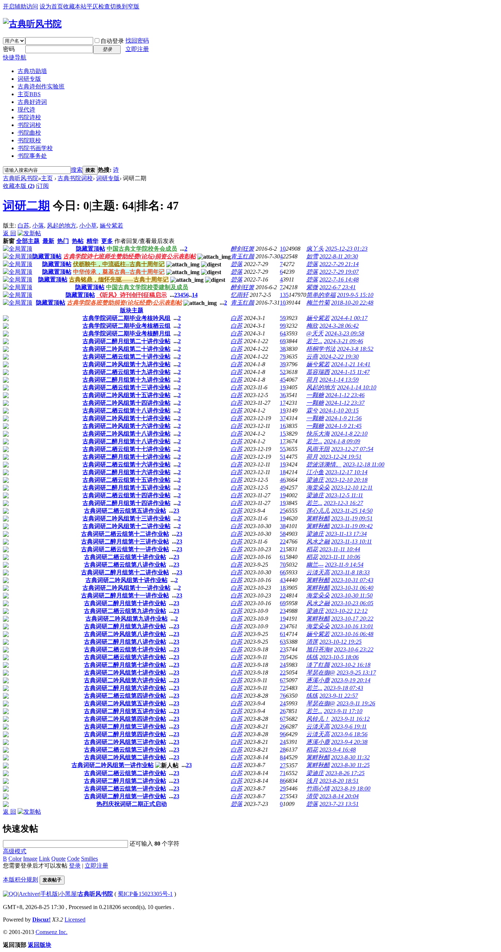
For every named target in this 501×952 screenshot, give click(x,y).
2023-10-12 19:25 (340, 642)
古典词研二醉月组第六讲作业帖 (125, 688)
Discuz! (41, 919)
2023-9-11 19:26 (356, 703)
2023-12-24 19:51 (340, 457)
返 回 (9, 233)
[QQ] (10, 894)
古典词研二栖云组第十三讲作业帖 (127, 387)
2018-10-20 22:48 (352, 302)
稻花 (312, 549)
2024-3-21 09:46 (343, 341)
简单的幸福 (321, 295)
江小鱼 (315, 472)
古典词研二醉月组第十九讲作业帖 (127, 380)
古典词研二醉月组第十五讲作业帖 (127, 487)
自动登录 (112, 41)
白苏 (23, 225)
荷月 (312, 380)
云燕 (312, 356)
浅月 (312, 781)
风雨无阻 (318, 449)
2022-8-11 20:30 (338, 256)
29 (283, 788)
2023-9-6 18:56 (349, 734)
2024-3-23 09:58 (344, 333)
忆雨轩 (239, 295)
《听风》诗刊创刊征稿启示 (131, 295)
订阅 (43, 186)
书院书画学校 (35, 148)
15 (283, 433)
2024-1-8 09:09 (342, 441)
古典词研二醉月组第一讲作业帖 (125, 796)
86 (283, 781)
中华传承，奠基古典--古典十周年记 (119, 272)
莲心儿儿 (318, 511)
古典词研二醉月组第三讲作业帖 (125, 726)
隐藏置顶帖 (90, 249)
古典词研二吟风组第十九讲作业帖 (127, 364)
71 (283, 773)
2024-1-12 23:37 (345, 403)
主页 (29, 94)
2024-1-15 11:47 (350, 372)
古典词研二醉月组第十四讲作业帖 (127, 503)
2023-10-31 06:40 (352, 588)
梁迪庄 (315, 480)
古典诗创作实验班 (41, 86)
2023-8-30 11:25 (350, 765)
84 (283, 757)
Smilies (89, 858)
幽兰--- (314, 565)
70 (283, 565)
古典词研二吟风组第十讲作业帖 (126, 580)
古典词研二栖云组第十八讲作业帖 (127, 410)
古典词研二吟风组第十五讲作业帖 (127, 395)
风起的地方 (61, 225)
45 (283, 380)
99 (283, 326)
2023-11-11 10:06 (339, 557)
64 (283, 333)
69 (283, 341)
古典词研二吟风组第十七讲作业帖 (127, 418)
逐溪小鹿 (318, 680)
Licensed (75, 919)
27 (283, 765)
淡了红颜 (318, 665)
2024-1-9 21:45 (343, 426)
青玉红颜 (242, 256)
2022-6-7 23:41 (337, 287)
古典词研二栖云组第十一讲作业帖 (125, 549)
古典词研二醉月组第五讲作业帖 (125, 711)
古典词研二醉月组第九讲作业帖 (125, 626)
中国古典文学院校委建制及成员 (147, 287)
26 (283, 711)
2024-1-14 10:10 (356, 387)
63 (283, 642)
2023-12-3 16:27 (343, 503)
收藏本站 (75, 6)
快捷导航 (14, 57)
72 (283, 688)
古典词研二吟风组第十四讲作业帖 (127, 403)
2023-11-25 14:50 (352, 511)
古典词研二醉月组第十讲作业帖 (125, 603)
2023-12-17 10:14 (346, 472)
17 (283, 403)
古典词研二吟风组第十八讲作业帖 (127, 433)
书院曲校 (29, 133)
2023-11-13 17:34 (346, 534)
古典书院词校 (75, 178)
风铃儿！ (318, 719)
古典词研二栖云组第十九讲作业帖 (127, 372)
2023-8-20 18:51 (339, 781)
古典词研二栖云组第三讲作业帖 (125, 749)
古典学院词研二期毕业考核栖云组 (127, 326)
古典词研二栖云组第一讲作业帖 (125, 788)
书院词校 (29, 125)
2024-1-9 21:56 (343, 418)
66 (283, 572)
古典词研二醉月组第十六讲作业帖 (127, 472)
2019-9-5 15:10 (355, 295)
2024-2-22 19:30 (339, 356)
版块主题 (131, 310)
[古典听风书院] (32, 24)
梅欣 (312, 326)
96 (283, 734)
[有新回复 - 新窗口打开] (6, 319)
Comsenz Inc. (51, 932)
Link (44, 858)
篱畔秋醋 (318, 518)
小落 (38, 225)
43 (283, 580)
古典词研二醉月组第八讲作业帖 (125, 642)
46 (283, 480)
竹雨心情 (318, 788)
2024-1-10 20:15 (339, 410)
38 (283, 349)
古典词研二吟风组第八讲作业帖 (125, 634)
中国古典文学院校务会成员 (142, 249)
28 (283, 749)
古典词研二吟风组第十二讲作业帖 (127, 526)
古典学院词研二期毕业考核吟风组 (127, 318)
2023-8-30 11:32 (350, 757)
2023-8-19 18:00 (350, 788)
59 (283, 318)
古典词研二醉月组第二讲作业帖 (125, 781)
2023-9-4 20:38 (349, 742)
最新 (48, 241)
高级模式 (14, 851)
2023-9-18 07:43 (343, 688)
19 (283, 387)
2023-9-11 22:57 (338, 696)
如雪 (312, 256)
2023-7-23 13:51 (339, 804)
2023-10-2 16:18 (350, 665)
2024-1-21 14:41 (350, 364)
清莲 (312, 642)
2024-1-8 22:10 (349, 433)
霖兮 (312, 410)
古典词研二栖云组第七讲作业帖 (125, 649)
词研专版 (29, 79)
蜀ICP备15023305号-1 (145, 894)
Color (15, 858)
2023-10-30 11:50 (352, 595)
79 (283, 356)
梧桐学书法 (321, 349)
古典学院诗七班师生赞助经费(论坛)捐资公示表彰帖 (129, 256)
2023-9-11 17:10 (343, 711)
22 (283, 541)
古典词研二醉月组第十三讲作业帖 (125, 541)
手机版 (49, 894)
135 (284, 295)
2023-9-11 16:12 (350, 719)
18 (283, 472)
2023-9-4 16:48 (337, 749)
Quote (58, 858)
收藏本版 (18, 186)
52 (283, 372)
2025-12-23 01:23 (346, 249)
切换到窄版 (124, 6)
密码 (9, 49)
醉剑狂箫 (242, 249)
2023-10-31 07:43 (352, 580)
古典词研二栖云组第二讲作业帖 (125, 773)
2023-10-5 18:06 (339, 657)
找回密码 (137, 40)
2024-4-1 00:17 (349, 318)
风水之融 (318, 541)
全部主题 (28, 241)
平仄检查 (98, 6)
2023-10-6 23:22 (353, 649)
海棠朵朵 (318, 487)
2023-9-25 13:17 (356, 672)
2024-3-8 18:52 (355, 349)
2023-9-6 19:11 (349, 726)
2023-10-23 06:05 (352, 603)
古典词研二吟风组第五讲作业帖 (125, 703)
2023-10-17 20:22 (352, 618)
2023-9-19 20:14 (350, 680)
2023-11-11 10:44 (339, 549)
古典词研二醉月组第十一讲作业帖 (125, 595)
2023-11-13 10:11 (351, 541)
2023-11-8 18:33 (350, 572)
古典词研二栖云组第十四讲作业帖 (127, 495)
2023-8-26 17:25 (345, 773)
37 (283, 418)
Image (30, 858)
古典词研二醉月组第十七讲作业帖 (127, 457)
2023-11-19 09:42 (352, 526)
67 (283, 680)
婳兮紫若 (111, 225)
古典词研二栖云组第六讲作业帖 (125, 657)
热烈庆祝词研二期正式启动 (131, 804)
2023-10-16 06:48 (352, 634)
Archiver (29, 894)
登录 (75, 865)
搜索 (77, 170)
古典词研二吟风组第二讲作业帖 (125, 757)
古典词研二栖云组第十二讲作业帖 (125, 534)
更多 (107, 241)
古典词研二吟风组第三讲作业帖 (125, 742)
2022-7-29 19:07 (339, 272)
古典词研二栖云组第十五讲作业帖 (127, 480)
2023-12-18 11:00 (363, 464)
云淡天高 (318, 572)
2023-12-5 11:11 (344, 495)
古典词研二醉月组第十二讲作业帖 (125, 572)
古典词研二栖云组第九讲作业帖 (125, 611)
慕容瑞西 (318, 372)
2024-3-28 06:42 (339, 326)
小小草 (88, 225)
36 (283, 395)
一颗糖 (315, 395)
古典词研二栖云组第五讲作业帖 (125, 511)
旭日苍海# (319, 649)
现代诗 (26, 109)
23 (283, 611)
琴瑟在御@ (320, 672)
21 (283, 549)
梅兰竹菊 (318, 302)
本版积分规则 (20, 879)
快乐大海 (318, 433)
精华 (92, 241)
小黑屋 (68, 894)
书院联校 (29, 140)
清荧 (312, 796)
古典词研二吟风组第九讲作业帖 (126, 618)
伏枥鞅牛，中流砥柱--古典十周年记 (119, 264)
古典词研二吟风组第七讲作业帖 (125, 672)
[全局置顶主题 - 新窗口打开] (17, 249)
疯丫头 (315, 249)
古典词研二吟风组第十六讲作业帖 (127, 426)
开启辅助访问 (20, 6)
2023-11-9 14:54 (344, 565)
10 (283, 249)
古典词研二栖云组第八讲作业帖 (125, 565)
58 (283, 534)
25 (283, 511)
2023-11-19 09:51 (352, 518)
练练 (312, 657)
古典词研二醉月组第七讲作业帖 (125, 665)
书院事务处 (32, 156)
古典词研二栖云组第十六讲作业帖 (127, 464)
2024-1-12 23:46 (345, 395)
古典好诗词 (32, 102)
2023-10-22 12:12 (346, 611)
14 (195, 295)
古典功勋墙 (32, 71)
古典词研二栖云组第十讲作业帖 (125, 557)
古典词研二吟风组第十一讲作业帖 (127, 588)
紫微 (312, 287)
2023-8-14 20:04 (339, 796)
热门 (63, 241)
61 (283, 557)
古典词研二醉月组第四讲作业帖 (125, 734)
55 (283, 449)
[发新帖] (29, 233)
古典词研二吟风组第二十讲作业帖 (127, 349)
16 (283, 426)
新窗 (9, 241)
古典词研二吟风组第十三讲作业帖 (127, 518)
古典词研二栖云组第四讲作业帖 (125, 696)
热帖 (78, 241)
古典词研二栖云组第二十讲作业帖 (127, 356)
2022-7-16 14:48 (339, 279)
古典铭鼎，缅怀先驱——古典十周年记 (119, 279)
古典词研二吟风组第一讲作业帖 (113, 765)
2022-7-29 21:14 (339, 264)
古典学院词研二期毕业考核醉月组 (127, 333)
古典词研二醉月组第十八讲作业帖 (127, 441)
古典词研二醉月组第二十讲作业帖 (127, 341)
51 (283, 457)
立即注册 (137, 49)
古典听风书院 (20, 178)
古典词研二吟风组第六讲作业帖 (125, 680)
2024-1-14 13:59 (339, 380)
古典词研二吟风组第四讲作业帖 (125, 719)
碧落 (236, 264)
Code (73, 858)
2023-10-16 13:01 (352, 626)
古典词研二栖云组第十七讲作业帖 (127, 449)
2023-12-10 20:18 (346, 480)
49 (283, 487)
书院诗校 (29, 117)
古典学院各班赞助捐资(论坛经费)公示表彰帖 (124, 302)
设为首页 (51, 6)
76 (283, 696)
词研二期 (26, 205)
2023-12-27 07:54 (352, 449)
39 (283, 364)
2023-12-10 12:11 (352, 487)
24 (283, 665)
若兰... (314, 341)
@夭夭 (314, 333)
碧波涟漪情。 (323, 464)
